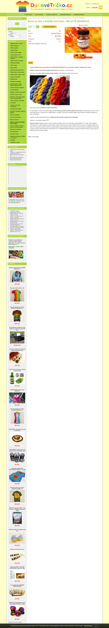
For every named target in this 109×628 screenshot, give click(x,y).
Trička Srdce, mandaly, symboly (16, 57)
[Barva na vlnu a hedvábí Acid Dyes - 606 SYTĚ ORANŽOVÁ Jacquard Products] (83, 40)
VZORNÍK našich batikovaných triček (15, 211)
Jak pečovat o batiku (15, 229)
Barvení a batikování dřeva (17, 227)
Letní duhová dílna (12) (16, 158)
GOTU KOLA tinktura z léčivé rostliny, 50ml (17, 370)
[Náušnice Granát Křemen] (17, 556)
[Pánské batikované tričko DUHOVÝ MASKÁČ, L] (17, 316)
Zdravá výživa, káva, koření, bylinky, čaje (16, 84)
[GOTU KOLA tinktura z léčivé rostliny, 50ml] (17, 378)
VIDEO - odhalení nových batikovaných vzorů (16, 231)
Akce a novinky (39, 14)
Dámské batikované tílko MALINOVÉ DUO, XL (17, 409)
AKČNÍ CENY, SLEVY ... (17, 43)
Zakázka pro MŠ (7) (15, 153)
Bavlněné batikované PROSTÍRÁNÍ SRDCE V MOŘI (17, 469)
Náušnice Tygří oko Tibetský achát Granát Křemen (17, 349)
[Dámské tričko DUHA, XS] (17, 296)
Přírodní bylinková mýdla (16, 223)
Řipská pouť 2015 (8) (15, 159)
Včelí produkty (14, 89)
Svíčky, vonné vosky (16, 94)
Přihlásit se (87, 3)
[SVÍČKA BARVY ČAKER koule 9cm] (17, 538)
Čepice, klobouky (15, 77)
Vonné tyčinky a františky (17, 100)
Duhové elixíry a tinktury (17, 87)
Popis (30, 62)
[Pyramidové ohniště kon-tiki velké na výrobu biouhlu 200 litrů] (17, 337)
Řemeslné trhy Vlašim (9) (16, 157)
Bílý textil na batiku (15, 129)
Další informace (88, 625)
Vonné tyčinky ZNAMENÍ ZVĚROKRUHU (17, 585)
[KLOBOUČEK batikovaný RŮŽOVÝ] (17, 398)
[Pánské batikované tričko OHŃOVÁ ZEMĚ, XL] (17, 496)
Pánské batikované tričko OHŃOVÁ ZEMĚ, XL (17, 488)
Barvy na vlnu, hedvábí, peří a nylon (37, 43)
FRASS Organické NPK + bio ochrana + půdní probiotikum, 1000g (17, 509)
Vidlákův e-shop (15, 142)
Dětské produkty (15, 63)
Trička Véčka (14, 50)
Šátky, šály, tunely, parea (17, 72)
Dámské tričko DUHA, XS (17, 288)
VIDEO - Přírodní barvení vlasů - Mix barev (16, 217)
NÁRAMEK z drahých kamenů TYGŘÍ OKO (17, 430)
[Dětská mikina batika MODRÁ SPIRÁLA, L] (17, 276)
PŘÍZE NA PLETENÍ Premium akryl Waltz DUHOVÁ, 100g (17, 603)
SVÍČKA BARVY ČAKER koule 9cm (17, 530)
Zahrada (12, 140)
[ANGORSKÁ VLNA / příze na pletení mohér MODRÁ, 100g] (17, 457)
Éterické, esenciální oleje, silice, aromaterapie (17, 97)
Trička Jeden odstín (15, 52)
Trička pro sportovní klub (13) (17, 152)
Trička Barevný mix (15, 55)
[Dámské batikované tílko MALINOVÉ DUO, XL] (17, 418)
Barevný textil (14, 131)
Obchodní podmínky (65, 14)
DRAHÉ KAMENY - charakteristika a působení (17, 225)
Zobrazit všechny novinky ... (15, 622)
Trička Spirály (14, 48)
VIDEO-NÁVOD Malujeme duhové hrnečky (17, 219)
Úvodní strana (28, 14)
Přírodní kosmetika (15, 81)
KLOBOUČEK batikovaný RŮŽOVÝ (17, 390)
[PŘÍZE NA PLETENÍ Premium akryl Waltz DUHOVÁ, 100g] (17, 611)
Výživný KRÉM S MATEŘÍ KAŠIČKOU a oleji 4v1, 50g (17, 567)
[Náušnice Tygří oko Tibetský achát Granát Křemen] (17, 358)
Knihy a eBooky (14, 115)
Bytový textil (13, 79)
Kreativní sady (14, 134)
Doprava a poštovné (51, 14)
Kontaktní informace (79, 14)
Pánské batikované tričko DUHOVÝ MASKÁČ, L (17, 307)
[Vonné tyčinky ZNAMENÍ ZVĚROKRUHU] (17, 592)
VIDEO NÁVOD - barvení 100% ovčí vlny (16, 214)
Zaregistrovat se (95, 3)
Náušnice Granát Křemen (17, 549)
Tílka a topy (13, 65)
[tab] (30, 62)
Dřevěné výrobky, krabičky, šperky (17, 111)
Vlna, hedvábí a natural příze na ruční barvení (16, 126)
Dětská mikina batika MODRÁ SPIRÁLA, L (17, 268)
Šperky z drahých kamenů (17, 92)
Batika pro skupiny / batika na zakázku (17, 137)
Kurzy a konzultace (15, 117)
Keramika (13, 102)
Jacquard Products (56, 33)
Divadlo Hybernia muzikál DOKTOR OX (16, 222)
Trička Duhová (14, 45)
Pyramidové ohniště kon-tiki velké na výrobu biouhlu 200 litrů (17, 329)
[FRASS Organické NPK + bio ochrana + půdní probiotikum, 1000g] (17, 518)
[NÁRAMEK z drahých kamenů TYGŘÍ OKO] (17, 438)
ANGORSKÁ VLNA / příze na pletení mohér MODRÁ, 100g (17, 450)
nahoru (29, 136)
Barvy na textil (14, 119)
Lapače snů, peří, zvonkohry (15, 105)
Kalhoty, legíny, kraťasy (16, 70)
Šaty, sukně (13, 67)
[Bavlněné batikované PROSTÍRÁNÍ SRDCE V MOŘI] (17, 476)
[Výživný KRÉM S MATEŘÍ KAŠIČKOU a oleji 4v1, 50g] (17, 575)
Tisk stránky (35, 136)
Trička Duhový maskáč (16, 60)
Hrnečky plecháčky (15, 108)
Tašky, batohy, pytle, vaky (17, 74)
